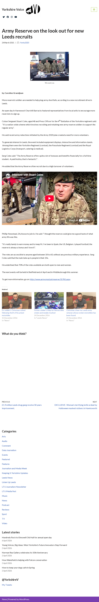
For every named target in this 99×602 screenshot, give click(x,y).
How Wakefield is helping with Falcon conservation (24, 560)
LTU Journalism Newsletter (14, 487)
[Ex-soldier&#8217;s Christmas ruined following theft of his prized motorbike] (17, 300)
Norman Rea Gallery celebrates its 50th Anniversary (25, 552)
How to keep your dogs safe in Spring (18, 567)
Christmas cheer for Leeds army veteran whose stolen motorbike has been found (81, 312)
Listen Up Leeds (9, 482)
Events (5, 455)
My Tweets (7, 585)
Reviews (5, 509)
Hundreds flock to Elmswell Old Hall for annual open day (27, 537)
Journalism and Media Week (14, 468)
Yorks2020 (24, 43)
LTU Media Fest (9, 491)
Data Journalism (9, 450)
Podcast (5, 505)
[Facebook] (7, 16)
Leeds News (7, 477)
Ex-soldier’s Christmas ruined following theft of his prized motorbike (13, 312)
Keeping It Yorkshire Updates (15, 473)
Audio (4, 441)
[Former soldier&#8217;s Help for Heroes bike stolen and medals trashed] (49, 300)
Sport (4, 514)
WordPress (24, 599)
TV (3, 518)
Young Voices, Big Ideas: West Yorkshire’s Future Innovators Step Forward (34, 545)
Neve (4, 599)
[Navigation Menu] (94, 9)
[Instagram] (11, 16)
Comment (6, 445)
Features (6, 464)
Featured (6, 459)
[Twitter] (3, 16)
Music (4, 496)
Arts (4, 436)
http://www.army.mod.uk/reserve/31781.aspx (50, 279)
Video (4, 523)
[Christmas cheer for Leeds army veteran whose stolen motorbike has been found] (81, 300)
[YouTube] (15, 16)
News (4, 500)
